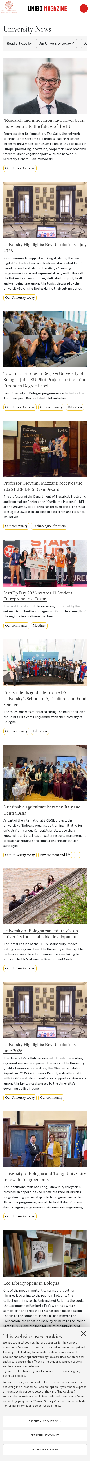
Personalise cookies (45, 1435)
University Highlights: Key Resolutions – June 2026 (41, 1047)
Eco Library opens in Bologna (31, 1283)
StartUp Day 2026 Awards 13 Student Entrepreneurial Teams (37, 596)
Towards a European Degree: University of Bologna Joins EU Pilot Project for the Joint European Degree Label (44, 379)
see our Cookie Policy (46, 1406)
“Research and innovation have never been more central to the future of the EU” (44, 123)
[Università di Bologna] (9, 7)
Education (75, 407)
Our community (51, 407)
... (77, 855)
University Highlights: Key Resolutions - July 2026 (45, 247)
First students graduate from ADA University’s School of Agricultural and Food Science (44, 698)
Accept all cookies (45, 1449)
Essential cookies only (45, 1421)
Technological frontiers (49, 526)
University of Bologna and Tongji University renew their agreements (44, 1176)
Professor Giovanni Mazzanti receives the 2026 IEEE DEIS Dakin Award (42, 486)
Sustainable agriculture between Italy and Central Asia (42, 810)
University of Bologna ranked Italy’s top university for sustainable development (40, 933)
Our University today (55, 43)
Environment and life (55, 855)
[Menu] (68, 8)
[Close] (83, 1333)
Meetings (39, 625)
